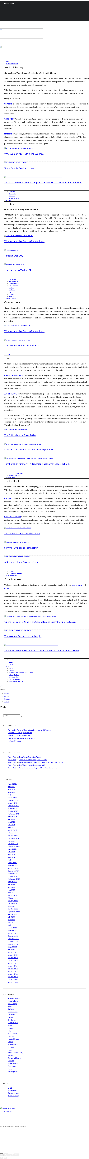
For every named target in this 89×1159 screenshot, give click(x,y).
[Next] (5, 1158)
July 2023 (11, 884)
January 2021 (13, 952)
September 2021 (14, 944)
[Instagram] (5, 12)
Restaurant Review (12, 516)
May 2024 (11, 857)
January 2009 (13, 979)
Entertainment (11, 575)
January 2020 (13, 955)
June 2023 (11, 887)
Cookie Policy (14, 677)
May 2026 (11, 792)
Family (11, 292)
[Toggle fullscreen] (11, 1155)
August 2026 (12, 784)
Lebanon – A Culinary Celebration (22, 533)
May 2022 (11, 922)
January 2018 (13, 960)
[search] (21, 716)
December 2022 (13, 903)
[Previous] (1, 1158)
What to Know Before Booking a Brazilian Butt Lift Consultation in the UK (43, 182)
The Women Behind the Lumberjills (22, 636)
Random (7, 699)
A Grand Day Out (11, 394)
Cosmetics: (9, 119)
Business (12, 290)
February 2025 (13, 833)
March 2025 (12, 830)
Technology (13, 294)
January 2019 (13, 958)
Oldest (6, 696)
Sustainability (14, 283)
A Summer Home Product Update (22, 562)
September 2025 (14, 814)
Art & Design (13, 286)
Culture (10, 1017)
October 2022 (13, 909)
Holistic (10, 1042)
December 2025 (13, 806)
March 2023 (12, 895)
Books (11, 659)
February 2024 (13, 865)
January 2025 (13, 836)
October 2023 (13, 876)
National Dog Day (13, 255)
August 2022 (12, 914)
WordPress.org (13, 1096)
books (74, 585)
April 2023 (11, 893)
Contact (12, 670)
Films (10, 662)
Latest (6, 693)
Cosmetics (12, 194)
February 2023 (13, 898)
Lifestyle (9, 200)
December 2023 (13, 871)
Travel (8, 354)
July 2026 (11, 787)
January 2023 (13, 901)
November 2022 (13, 906)
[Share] (6, 1154)
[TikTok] (5, 17)
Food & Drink (10, 477)
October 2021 (13, 941)
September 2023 (14, 879)
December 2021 (13, 936)
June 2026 (11, 789)
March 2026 (12, 797)
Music (10, 1050)
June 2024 (11, 854)
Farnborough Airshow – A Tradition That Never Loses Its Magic (37, 463)
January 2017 (13, 963)
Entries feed (12, 1090)
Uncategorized (13, 1072)
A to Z (6, 702)
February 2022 (13, 930)
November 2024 (13, 841)
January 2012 (13, 971)
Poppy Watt (12, 757)
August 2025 (12, 817)
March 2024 (12, 863)
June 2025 (11, 822)
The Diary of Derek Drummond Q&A (32, 765)
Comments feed (13, 1093)
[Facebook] (5, 8)
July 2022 (11, 917)
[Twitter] (5, 10)
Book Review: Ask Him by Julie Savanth (33, 760)
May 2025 (11, 825)
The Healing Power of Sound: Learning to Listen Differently (29, 730)
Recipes (7, 498)
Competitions (11, 298)
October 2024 (13, 844)
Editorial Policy (14, 679)
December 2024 (13, 838)
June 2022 (11, 920)
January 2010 (13, 977)
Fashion (11, 288)
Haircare (8, 134)
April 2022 (11, 925)
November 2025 (13, 808)
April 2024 (11, 860)
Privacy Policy (14, 675)
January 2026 (13, 803)
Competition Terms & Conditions (21, 672)
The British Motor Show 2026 (20, 435)
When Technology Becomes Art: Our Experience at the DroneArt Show (41, 650)
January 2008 (13, 982)
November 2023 (13, 873)
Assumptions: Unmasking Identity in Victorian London (38, 768)
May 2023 (11, 890)
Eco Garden (13, 279)
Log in (10, 1088)
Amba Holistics (14, 198)
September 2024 (14, 846)
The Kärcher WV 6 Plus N (17, 269)
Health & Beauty (12, 64)
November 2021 (13, 939)
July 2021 (11, 949)
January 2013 (13, 969)
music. (7, 588)
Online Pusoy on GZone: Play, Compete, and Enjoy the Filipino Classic (40, 621)
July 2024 (11, 852)
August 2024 (12, 849)
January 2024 (13, 868)
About (8, 666)
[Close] (1, 1154)
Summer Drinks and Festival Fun (21, 547)
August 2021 (12, 947)
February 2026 (13, 800)
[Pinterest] (5, 15)
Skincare (8, 104)
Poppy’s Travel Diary (13, 375)
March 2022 (12, 928)
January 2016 (13, 966)
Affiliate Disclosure (16, 681)
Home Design (13, 281)
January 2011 (13, 974)
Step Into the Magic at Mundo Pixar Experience (29, 449)
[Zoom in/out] (16, 1155)
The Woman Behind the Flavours (21, 345)
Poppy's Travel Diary (15, 1053)
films (80, 585)
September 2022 (14, 912)
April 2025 (11, 827)
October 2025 (13, 811)
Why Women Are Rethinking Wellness (24, 153)
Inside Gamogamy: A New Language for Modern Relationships (41, 762)
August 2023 (12, 882)
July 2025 (11, 819)
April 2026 (11, 795)
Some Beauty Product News (19, 168)
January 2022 (13, 933)
